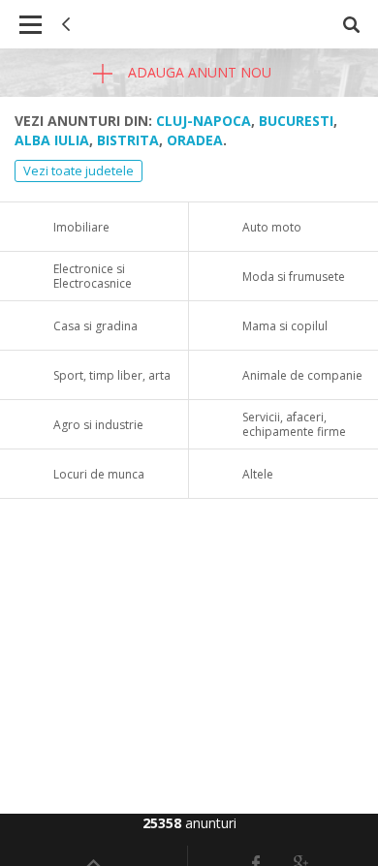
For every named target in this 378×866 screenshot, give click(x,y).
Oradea (195, 140)
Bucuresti (296, 120)
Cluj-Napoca (203, 120)
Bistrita (128, 140)
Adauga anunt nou (197, 72)
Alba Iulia (52, 140)
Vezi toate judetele (78, 170)
